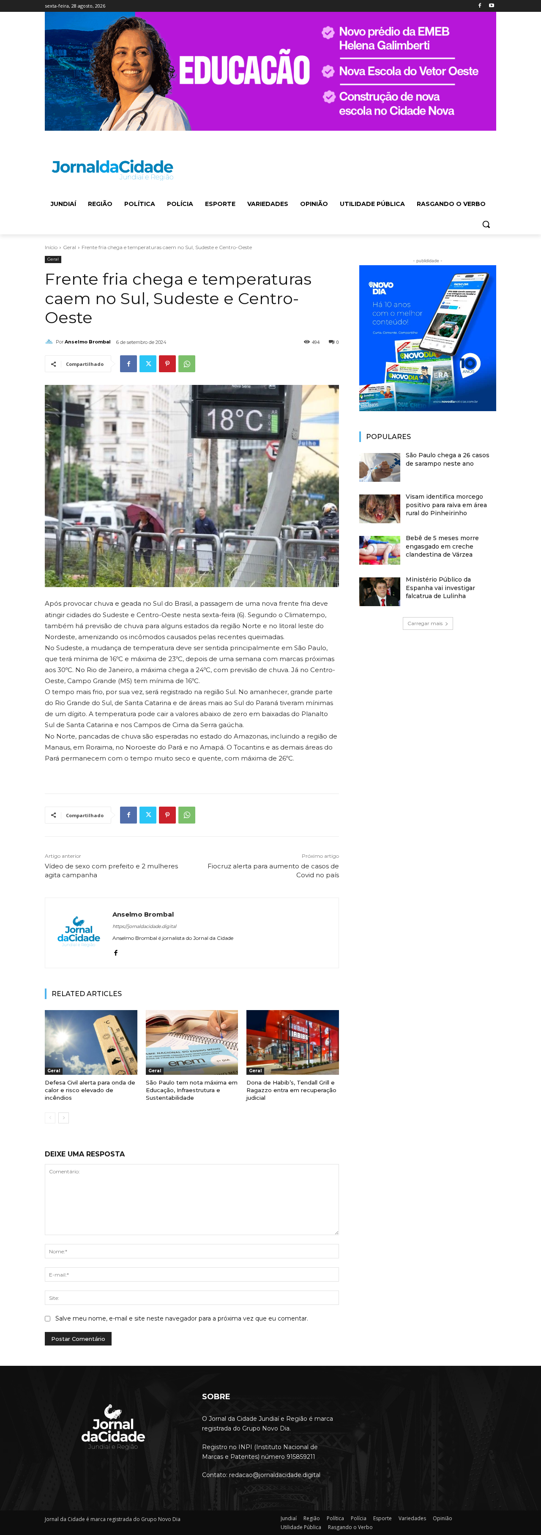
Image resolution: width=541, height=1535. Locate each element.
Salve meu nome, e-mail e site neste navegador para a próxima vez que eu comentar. (181, 1318)
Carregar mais (425, 623)
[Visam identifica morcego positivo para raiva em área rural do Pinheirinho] (379, 508)
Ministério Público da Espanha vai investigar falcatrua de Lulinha (440, 588)
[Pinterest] (167, 363)
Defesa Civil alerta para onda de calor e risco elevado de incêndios (90, 1090)
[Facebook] (479, 6)
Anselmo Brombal (88, 342)
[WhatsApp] (186, 363)
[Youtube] (491, 6)
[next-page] (63, 1117)
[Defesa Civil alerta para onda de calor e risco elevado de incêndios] (91, 1042)
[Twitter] (147, 363)
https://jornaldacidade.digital (144, 926)
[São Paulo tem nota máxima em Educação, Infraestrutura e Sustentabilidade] (192, 1042)
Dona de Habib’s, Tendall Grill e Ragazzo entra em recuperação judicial (291, 1090)
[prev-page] (50, 1117)
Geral (69, 247)
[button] (486, 224)
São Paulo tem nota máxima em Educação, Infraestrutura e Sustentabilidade (192, 1090)
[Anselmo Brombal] (50, 342)
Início (51, 247)
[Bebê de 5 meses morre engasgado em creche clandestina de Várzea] (379, 550)
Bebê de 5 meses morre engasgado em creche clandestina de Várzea (442, 546)
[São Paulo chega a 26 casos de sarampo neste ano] (379, 467)
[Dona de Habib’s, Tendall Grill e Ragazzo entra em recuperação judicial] (292, 1042)
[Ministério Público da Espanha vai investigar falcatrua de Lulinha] (379, 591)
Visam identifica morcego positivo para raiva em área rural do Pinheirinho (446, 505)
